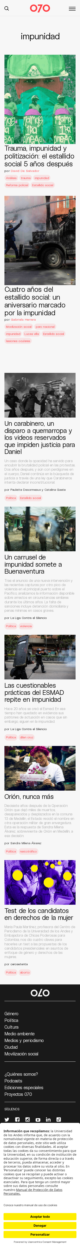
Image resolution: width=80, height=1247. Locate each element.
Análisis (11, 178)
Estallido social (42, 185)
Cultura (11, 1027)
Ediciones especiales (23, 1087)
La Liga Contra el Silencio (28, 618)
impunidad (42, 178)
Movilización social (19, 326)
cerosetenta (19, 964)
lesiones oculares (18, 341)
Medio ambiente (19, 1033)
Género (11, 1013)
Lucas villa (31, 334)
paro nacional (45, 326)
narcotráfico (28, 851)
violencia (26, 626)
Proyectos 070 (18, 1094)
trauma (25, 178)
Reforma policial (17, 185)
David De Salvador (25, 171)
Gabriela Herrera (23, 319)
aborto (25, 972)
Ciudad (11, 1047)
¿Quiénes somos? (21, 1074)
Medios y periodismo (24, 1040)
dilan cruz (26, 737)
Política (11, 498)
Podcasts (13, 1080)
